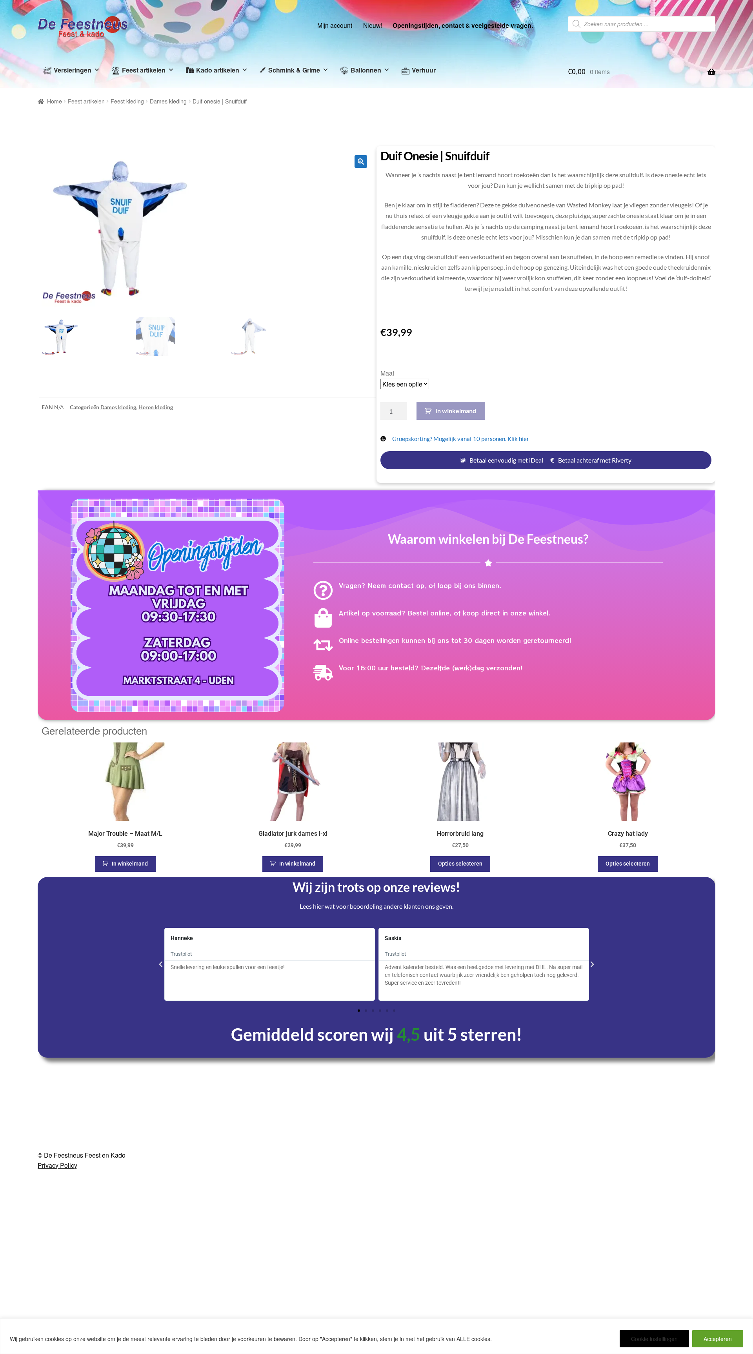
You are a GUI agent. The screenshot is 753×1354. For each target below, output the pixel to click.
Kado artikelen (217, 69)
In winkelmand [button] (130, 863)
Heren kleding (155, 407)
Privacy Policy (57, 1165)
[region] (376, 1336)
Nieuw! (372, 25)
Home (54, 101)
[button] (361, 161)
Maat (387, 373)
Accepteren (718, 1339)
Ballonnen (366, 69)
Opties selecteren (460, 863)
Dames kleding (168, 101)
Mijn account (334, 25)
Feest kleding (127, 101)
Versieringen (72, 69)
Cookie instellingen (654, 1339)
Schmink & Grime (294, 69)
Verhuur (424, 69)
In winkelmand (455, 410)
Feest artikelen (144, 69)
